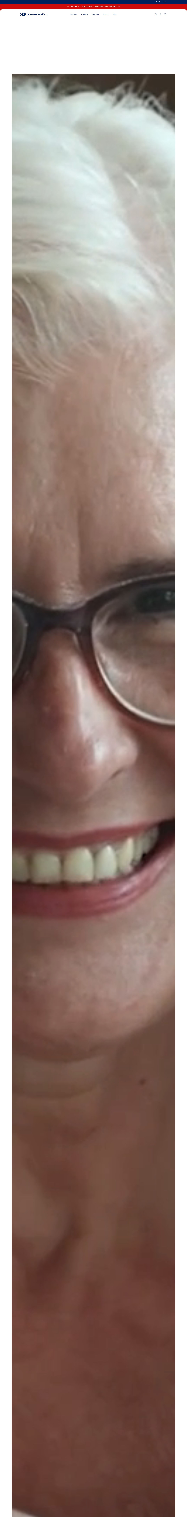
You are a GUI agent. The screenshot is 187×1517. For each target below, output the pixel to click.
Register (158, 2)
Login (165, 2)
